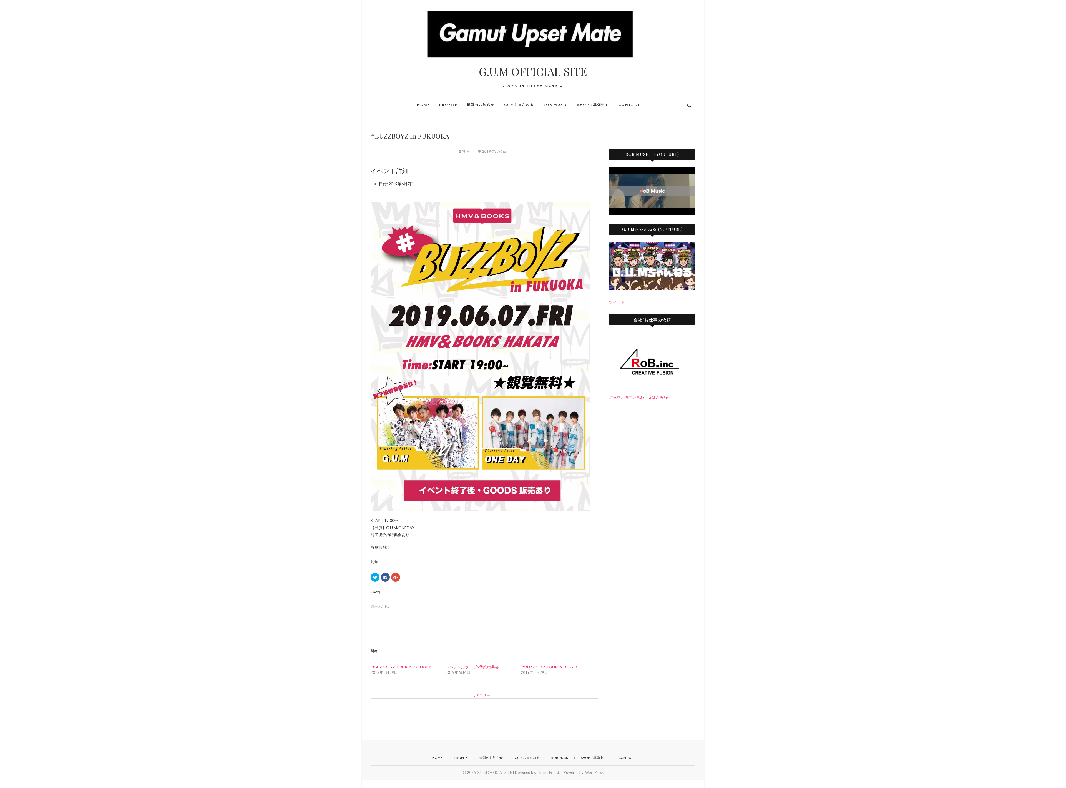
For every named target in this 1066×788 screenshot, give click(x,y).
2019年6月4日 (493, 151)
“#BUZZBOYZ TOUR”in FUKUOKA (401, 666)
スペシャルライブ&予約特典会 (472, 666)
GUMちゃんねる (519, 104)
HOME (423, 104)
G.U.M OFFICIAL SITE (533, 71)
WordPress (594, 772)
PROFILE (448, 104)
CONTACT (630, 104)
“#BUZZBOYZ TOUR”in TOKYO (549, 666)
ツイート (617, 302)
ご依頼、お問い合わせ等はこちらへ (640, 397)
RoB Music (555, 104)
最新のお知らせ (481, 104)
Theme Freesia (549, 772)
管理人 (467, 151)
